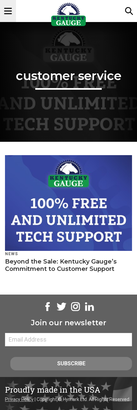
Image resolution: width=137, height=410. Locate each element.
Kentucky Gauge (68, 14)
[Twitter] (61, 310)
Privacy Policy (19, 399)
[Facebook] (47, 310)
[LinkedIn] (89, 310)
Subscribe (71, 363)
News (11, 254)
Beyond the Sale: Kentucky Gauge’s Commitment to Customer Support (61, 265)
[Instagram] (75, 310)
